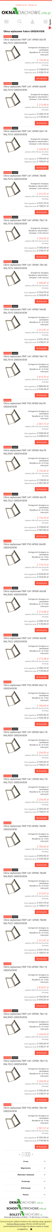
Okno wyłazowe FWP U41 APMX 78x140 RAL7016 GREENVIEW (25, 266)
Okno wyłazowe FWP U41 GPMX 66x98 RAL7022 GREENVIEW (24, 639)
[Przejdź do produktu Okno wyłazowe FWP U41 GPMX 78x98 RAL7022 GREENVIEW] (12, 934)
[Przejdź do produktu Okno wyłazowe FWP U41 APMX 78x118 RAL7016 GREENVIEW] (12, 234)
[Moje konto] (32, 21)
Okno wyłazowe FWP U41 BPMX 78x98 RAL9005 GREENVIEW (24, 874)
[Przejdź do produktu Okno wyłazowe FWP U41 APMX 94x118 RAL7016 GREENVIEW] (12, 370)
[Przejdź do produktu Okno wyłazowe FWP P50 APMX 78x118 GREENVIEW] (12, 981)
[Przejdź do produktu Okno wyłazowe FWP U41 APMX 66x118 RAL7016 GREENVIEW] (12, 145)
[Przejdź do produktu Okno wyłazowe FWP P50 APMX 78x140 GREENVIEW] (12, 1122)
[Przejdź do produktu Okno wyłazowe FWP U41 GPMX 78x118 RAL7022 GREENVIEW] (12, 1075)
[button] (6, 21)
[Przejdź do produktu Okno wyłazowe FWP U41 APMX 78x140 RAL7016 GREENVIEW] (12, 279)
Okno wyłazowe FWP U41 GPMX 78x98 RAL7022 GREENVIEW (24, 921)
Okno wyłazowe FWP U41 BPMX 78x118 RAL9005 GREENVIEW (25, 1015)
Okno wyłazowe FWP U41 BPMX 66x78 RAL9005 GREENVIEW (24, 452)
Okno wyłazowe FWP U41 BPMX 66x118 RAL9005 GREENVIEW (25, 733)
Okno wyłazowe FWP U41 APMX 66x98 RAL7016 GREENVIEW (24, 88)
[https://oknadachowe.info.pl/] (26, 1201)
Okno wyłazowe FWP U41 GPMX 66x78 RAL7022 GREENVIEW (24, 499)
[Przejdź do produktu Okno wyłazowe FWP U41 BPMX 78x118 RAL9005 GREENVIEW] (12, 1028)
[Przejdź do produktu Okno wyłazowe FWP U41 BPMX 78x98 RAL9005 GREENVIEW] (12, 887)
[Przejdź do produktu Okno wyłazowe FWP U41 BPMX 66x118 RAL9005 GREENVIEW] (12, 746)
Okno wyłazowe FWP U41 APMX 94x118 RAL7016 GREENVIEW (25, 358)
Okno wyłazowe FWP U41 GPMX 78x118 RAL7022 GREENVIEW (25, 1062)
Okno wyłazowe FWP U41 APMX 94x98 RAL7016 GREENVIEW (24, 311)
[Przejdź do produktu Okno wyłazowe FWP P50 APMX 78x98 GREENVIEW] (12, 840)
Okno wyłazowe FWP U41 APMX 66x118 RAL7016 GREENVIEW (25, 132)
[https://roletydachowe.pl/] (26, 1213)
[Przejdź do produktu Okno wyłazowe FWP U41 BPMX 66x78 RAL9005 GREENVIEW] (12, 464)
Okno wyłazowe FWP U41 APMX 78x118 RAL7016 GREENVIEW (25, 222)
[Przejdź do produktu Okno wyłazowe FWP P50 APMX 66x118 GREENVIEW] (12, 699)
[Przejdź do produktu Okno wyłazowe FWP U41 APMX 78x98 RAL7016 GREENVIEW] (12, 190)
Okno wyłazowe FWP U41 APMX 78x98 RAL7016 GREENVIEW (24, 177)
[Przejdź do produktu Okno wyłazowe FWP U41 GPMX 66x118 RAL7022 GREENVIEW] (12, 793)
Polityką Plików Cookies (16, 1224)
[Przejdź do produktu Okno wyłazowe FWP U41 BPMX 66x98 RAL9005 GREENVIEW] (12, 605)
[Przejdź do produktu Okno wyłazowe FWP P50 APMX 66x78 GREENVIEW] (12, 417)
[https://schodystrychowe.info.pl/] (26, 1207)
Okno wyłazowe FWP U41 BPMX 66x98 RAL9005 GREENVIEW (24, 593)
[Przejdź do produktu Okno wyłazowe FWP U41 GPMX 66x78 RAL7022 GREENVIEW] (12, 511)
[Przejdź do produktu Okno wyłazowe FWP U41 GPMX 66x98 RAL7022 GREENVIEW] (12, 652)
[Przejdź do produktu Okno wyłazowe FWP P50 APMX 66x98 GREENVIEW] (12, 558)
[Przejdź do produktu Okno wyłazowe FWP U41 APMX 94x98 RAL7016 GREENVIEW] (12, 323)
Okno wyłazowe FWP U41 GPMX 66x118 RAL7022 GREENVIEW (25, 780)
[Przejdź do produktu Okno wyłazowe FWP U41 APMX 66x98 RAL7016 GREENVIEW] (12, 100)
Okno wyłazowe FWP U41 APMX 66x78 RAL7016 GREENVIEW (24, 41)
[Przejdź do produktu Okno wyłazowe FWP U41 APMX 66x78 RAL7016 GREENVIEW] (12, 54)
